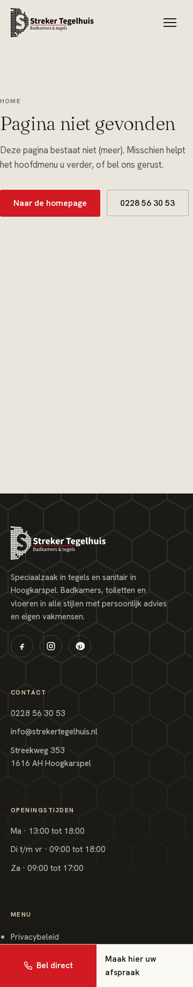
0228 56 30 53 (147, 203)
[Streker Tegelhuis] (52, 23)
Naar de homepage (50, 203)
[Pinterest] (80, 646)
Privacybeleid (35, 937)
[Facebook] (22, 646)
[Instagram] (51, 646)
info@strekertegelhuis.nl (54, 731)
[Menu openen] (170, 22)
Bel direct (54, 965)
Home (10, 101)
